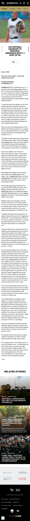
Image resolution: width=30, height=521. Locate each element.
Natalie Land (5, 191)
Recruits (26, 8)
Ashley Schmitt (14, 259)
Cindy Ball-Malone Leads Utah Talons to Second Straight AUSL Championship (14, 458)
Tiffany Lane (15, 174)
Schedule (12, 8)
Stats (16, 62)
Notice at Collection (17, 505)
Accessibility (4, 508)
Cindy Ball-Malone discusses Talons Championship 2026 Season (12, 422)
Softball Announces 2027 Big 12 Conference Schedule (14, 400)
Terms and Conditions (6, 502)
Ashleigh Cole (14, 176)
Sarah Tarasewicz (8, 81)
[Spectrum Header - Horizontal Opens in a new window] (14, 3)
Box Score (4, 76)
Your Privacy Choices (6, 505)
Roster (19, 8)
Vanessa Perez (5, 178)
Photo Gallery (12, 76)
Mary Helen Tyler (11, 185)
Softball (4, 396)
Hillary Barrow (18, 89)
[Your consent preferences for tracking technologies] (2, 518)
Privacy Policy (4, 499)
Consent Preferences (15, 499)
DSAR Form (16, 502)
